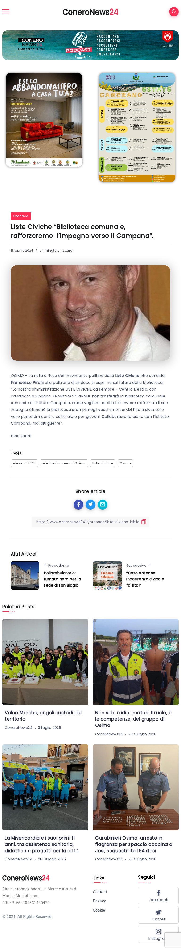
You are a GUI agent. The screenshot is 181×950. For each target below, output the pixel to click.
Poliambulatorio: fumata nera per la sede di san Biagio (62, 579)
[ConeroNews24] (90, 11)
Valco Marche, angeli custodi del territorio (43, 715)
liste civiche (102, 463)
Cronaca (21, 216)
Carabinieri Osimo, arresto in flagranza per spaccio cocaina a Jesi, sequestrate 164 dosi (134, 844)
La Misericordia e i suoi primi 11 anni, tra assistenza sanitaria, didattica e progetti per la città (42, 844)
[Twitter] (158, 915)
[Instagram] (158, 934)
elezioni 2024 (24, 463)
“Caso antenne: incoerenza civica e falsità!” (145, 579)
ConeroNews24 (18, 727)
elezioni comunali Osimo (64, 463)
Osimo (125, 463)
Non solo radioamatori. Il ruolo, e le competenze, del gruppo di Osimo (133, 719)
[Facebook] (158, 895)
